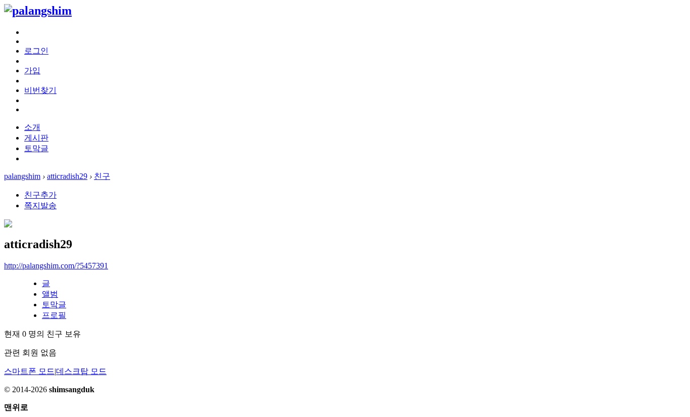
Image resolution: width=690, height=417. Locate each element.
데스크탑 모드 (81, 371)
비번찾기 (40, 90)
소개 (32, 127)
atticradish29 (67, 176)
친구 (102, 176)
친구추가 (40, 195)
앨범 (50, 294)
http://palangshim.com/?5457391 (56, 265)
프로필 (54, 315)
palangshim (22, 176)
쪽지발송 (40, 205)
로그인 (36, 51)
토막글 (36, 148)
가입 (32, 70)
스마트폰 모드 (29, 371)
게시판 (36, 137)
